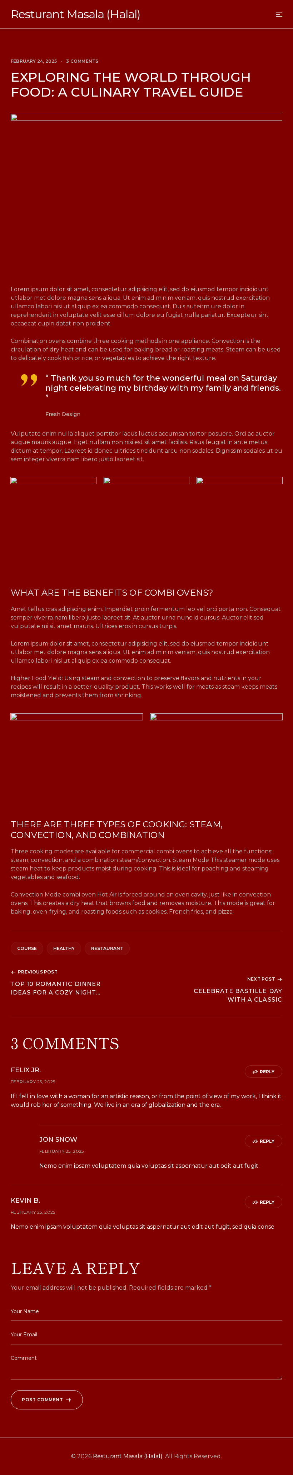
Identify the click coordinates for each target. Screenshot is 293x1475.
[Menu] (279, 14)
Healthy (64, 948)
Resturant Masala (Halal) (75, 14)
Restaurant (107, 948)
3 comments (82, 61)
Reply (267, 1071)
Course (27, 948)
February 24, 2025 (34, 61)
